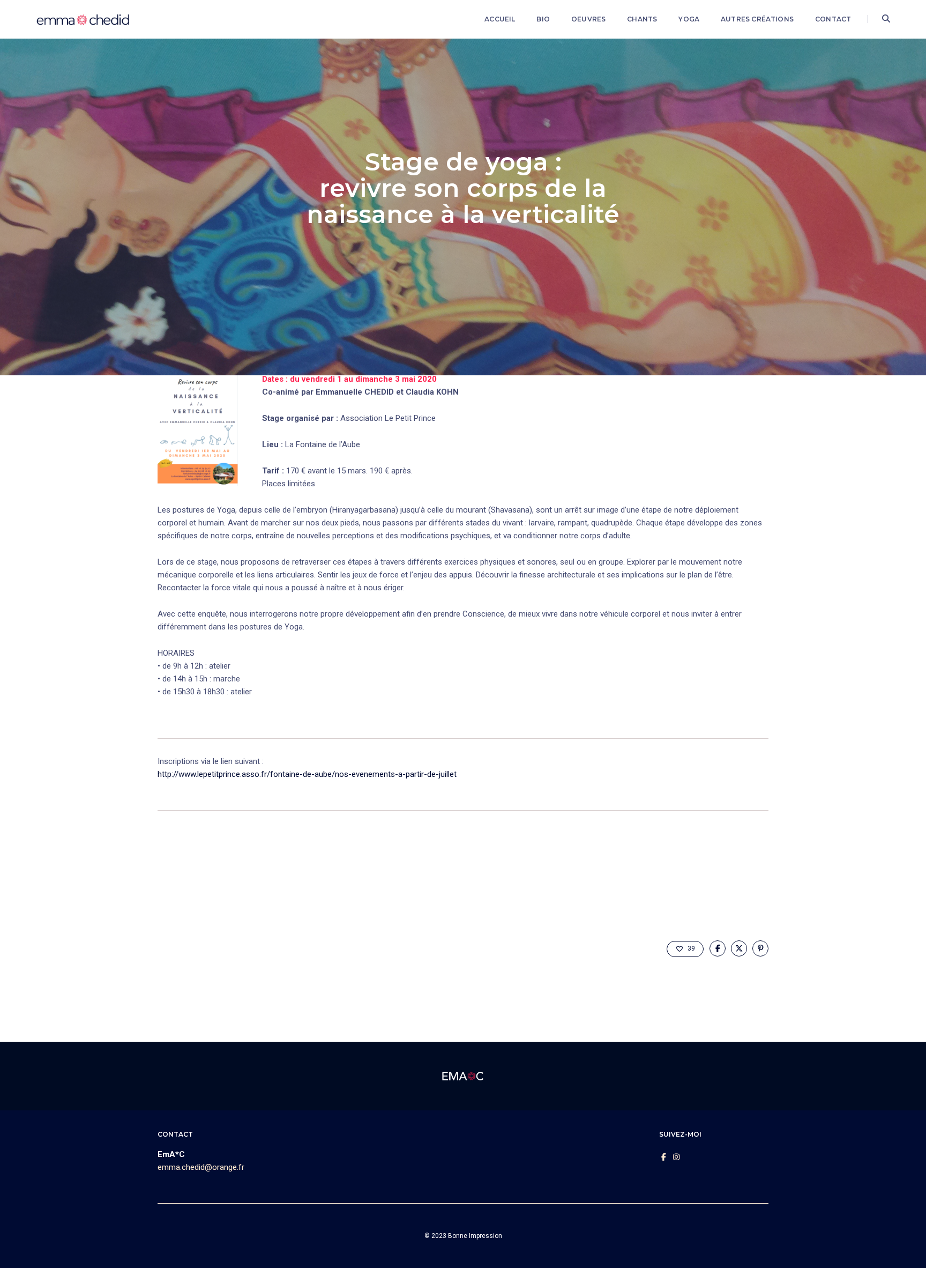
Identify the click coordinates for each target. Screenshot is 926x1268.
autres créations (757, 19)
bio (543, 19)
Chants (642, 19)
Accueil (499, 19)
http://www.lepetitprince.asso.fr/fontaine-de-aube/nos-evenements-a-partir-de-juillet (307, 774)
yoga (688, 19)
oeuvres (588, 19)
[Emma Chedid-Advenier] (83, 19)
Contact (833, 19)
